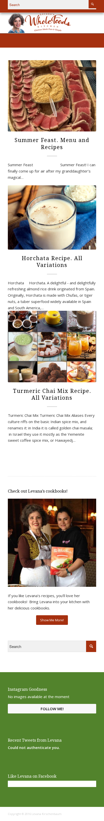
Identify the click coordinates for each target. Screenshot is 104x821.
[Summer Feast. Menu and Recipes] (52, 95)
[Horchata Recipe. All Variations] (52, 217)
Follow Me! (52, 708)
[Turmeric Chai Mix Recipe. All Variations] (52, 346)
